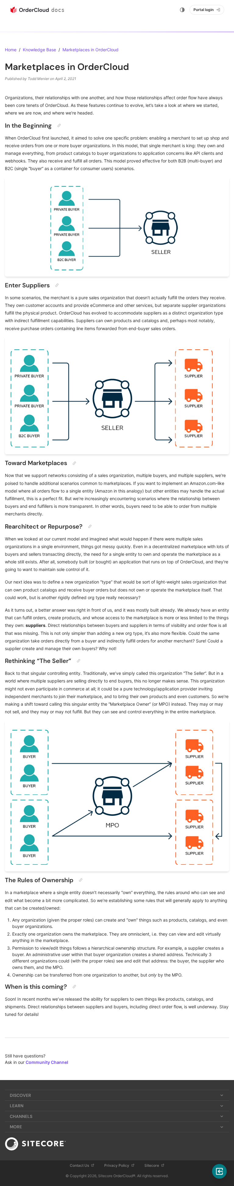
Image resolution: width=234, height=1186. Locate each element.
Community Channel (47, 1062)
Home (10, 49)
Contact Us (80, 1165)
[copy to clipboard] (59, 125)
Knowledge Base (39, 49)
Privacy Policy (117, 1165)
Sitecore (152, 1165)
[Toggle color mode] (182, 10)
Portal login (203, 9)
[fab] (219, 1171)
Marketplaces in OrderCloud (90, 49)
